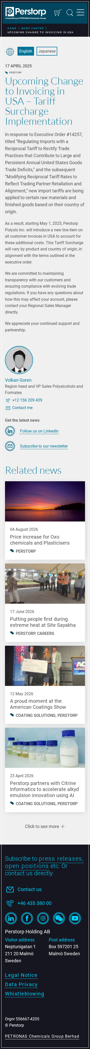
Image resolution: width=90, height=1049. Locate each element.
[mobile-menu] (80, 13)
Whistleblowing (24, 994)
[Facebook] (27, 918)
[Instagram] (43, 918)
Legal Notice (21, 975)
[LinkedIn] (11, 918)
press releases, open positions (44, 862)
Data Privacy (21, 984)
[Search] (69, 12)
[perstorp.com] (28, 13)
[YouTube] (75, 918)
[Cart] (57, 12)
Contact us (30, 889)
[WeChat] (59, 918)
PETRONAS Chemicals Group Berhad (42, 1036)
